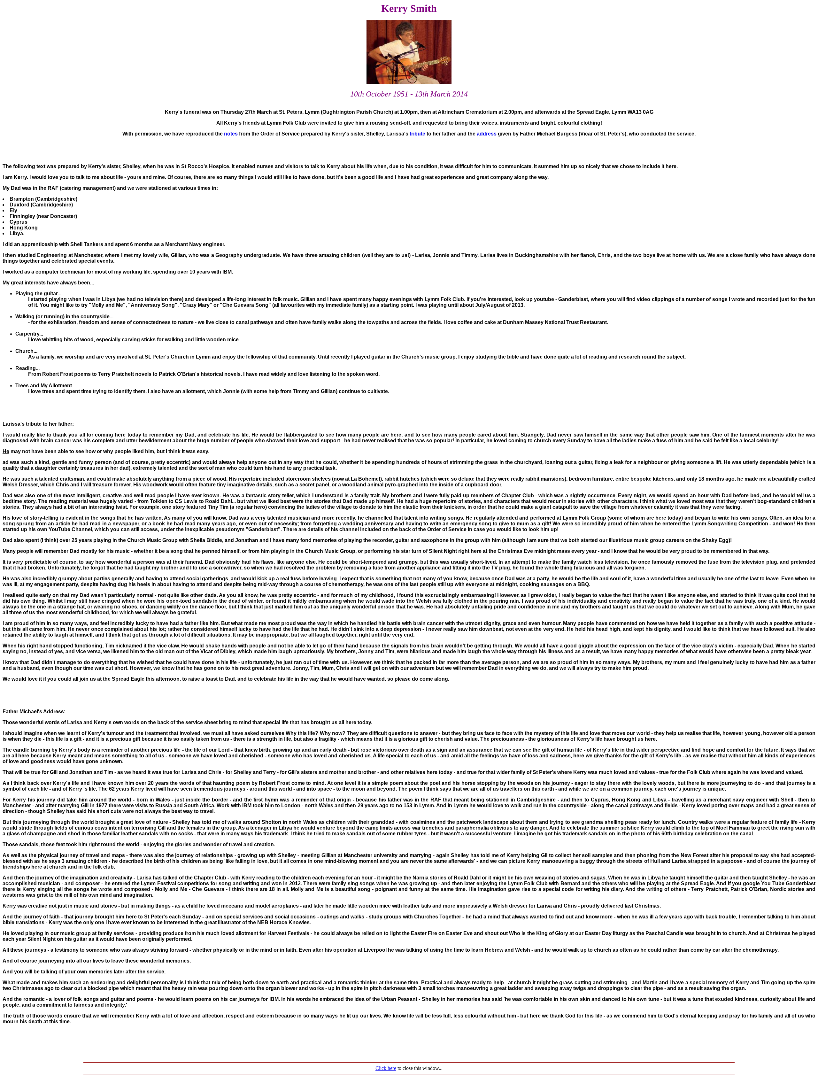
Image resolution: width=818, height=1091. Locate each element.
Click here (385, 1068)
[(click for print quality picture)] (409, 82)
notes (231, 133)
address (487, 133)
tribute (417, 133)
